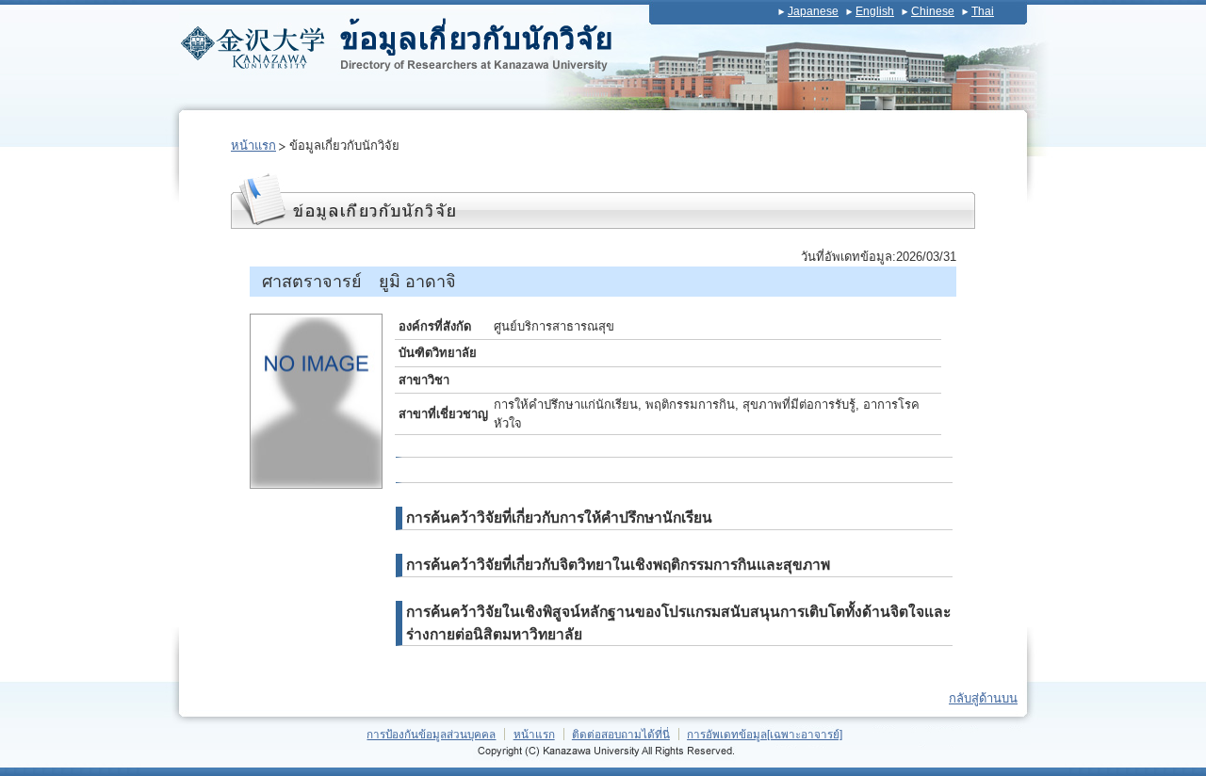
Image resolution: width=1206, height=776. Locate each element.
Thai (982, 11)
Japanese (813, 11)
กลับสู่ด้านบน (983, 698)
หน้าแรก (253, 145)
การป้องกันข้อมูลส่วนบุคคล (431, 734)
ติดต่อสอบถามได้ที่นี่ (621, 734)
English (875, 11)
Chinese (932, 11)
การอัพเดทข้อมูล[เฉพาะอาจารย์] (764, 734)
